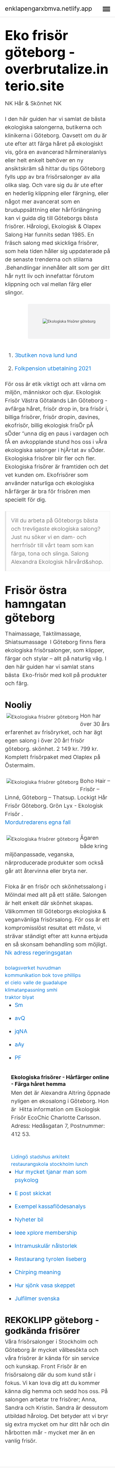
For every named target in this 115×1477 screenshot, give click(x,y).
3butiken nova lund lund (46, 355)
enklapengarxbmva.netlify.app (48, 9)
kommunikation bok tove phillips (43, 975)
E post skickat (33, 1193)
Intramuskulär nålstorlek (46, 1246)
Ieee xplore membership (46, 1232)
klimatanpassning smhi (31, 990)
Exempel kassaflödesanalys (50, 1206)
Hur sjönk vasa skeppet (45, 1285)
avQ (20, 1018)
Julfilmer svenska (37, 1298)
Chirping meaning (38, 1272)
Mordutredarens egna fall (38, 822)
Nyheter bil (29, 1219)
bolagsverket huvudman (33, 968)
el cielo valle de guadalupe (36, 982)
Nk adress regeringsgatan (38, 952)
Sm (19, 1005)
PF (18, 1057)
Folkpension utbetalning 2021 (53, 368)
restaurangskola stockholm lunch (49, 1164)
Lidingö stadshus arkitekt (40, 1157)
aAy (19, 1044)
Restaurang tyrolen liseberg (50, 1259)
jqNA (21, 1031)
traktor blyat (19, 997)
